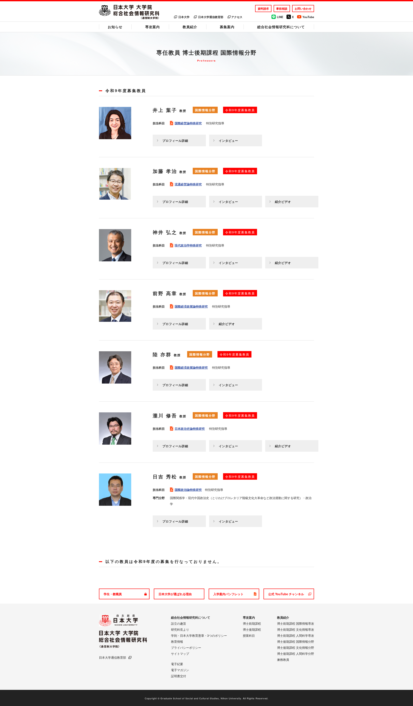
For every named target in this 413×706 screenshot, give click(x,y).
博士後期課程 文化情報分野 (295, 647)
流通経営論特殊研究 (188, 184)
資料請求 (263, 8)
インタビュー (228, 140)
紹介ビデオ (283, 201)
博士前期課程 (252, 623)
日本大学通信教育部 (210, 17)
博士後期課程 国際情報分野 (295, 641)
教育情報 (177, 641)
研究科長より (180, 629)
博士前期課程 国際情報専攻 (295, 623)
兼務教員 (283, 659)
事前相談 (281, 8)
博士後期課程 (252, 629)
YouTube (308, 16)
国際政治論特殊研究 (188, 489)
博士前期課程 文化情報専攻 (295, 629)
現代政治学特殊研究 (188, 245)
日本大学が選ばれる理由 (175, 594)
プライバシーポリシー (186, 647)
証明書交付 (178, 676)
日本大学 (184, 17)
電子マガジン (180, 670)
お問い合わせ (303, 8)
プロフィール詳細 (175, 140)
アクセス (236, 17)
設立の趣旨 (178, 623)
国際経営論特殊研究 (188, 123)
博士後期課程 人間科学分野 (295, 653)
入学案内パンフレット (228, 594)
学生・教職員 (113, 594)
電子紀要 (177, 664)
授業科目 (249, 635)
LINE (280, 16)
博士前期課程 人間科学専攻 (295, 635)
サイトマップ (180, 653)
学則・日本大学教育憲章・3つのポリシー (199, 635)
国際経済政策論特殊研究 (191, 306)
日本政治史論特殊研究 (190, 428)
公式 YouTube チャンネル (286, 594)
